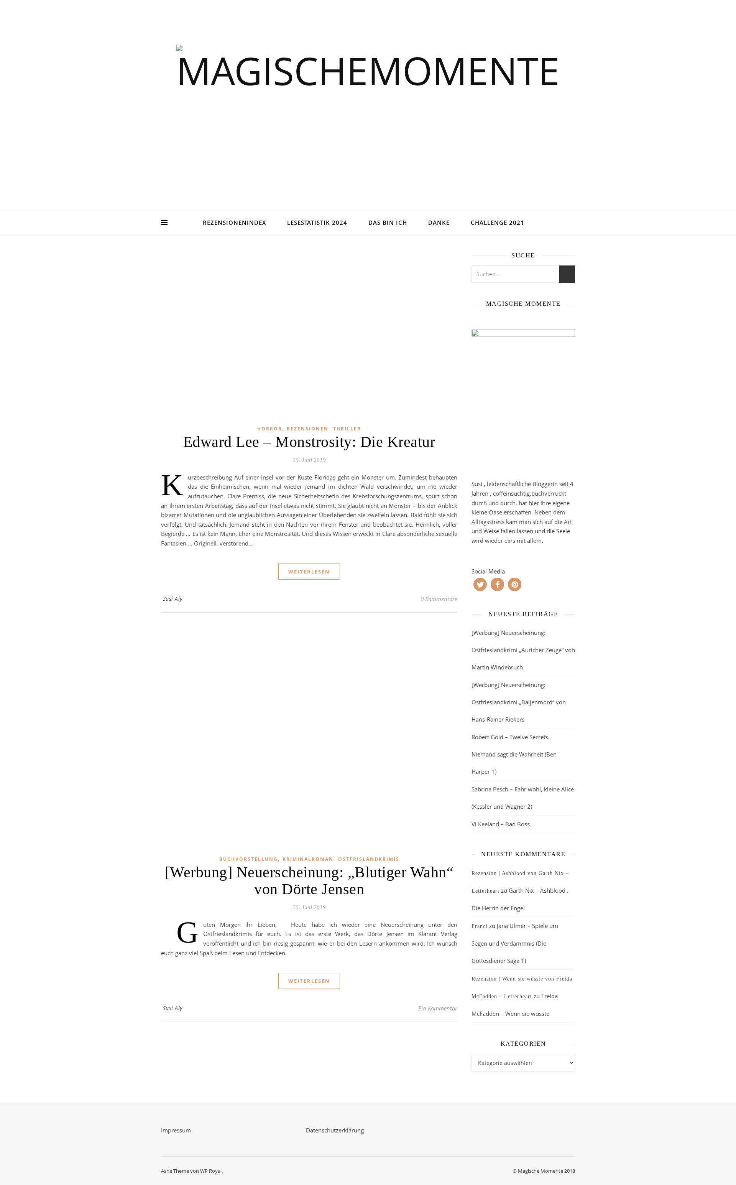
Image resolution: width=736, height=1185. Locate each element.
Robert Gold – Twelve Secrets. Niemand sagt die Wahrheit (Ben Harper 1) (514, 754)
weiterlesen (309, 571)
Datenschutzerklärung (335, 1130)
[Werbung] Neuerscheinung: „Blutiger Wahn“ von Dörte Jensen (309, 881)
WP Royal (211, 1170)
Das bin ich (387, 222)
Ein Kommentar (437, 1008)
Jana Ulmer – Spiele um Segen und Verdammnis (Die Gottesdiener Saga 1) (515, 943)
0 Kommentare (439, 599)
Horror (269, 428)
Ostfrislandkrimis (368, 859)
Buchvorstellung (248, 859)
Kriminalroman (308, 859)
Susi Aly (172, 598)
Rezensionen (308, 428)
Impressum (176, 1130)
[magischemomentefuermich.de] (368, 115)
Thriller (347, 428)
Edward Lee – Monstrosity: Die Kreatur (309, 441)
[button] (480, 584)
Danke (439, 222)
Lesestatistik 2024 (317, 222)
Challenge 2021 (497, 222)
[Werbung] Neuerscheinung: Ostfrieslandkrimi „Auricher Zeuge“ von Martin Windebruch (523, 650)
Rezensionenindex (234, 222)
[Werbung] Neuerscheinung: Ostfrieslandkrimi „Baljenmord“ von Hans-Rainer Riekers (519, 702)
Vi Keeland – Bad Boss (501, 824)
